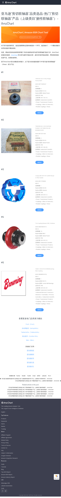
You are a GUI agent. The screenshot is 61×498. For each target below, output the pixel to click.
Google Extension (6, 455)
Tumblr (29, 376)
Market (3, 426)
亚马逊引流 (30, 362)
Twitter (18, 376)
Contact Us (4, 448)
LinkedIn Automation (6, 485)
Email (34, 376)
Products (3, 418)
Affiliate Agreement (6, 437)
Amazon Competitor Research (9, 458)
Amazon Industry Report (8, 477)
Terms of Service (6, 445)
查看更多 (40, 112)
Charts (3, 424)
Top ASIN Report (6, 472)
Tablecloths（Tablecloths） (30, 332)
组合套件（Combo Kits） (30, 336)
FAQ (2, 450)
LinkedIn (44, 376)
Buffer (38, 376)
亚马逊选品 (30, 350)
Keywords (4, 421)
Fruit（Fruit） (30, 324)
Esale (2, 488)
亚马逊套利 (30, 354)
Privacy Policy (5, 442)
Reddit (23, 376)
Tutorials (3, 467)
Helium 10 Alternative (7, 453)
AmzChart (14, 55)
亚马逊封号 (30, 358)
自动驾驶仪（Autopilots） (30, 328)
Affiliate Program (5, 435)
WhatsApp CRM (5, 483)
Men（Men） (30, 340)
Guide (2, 464)
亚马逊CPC (30, 366)
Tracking (3, 429)
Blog (2, 469)
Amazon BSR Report (6, 474)
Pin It (49, 376)
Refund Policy (5, 440)
